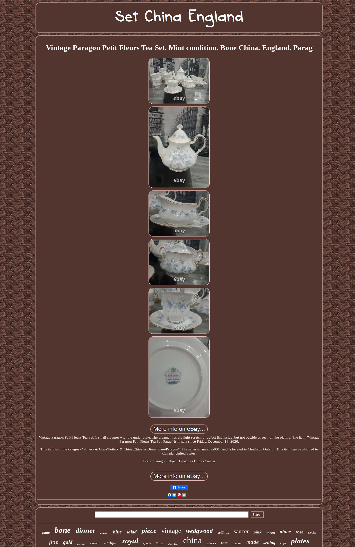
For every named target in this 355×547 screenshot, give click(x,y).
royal (130, 540)
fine (53, 542)
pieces (211, 543)
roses (270, 533)
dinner (85, 530)
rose (299, 531)
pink (258, 532)
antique (110, 542)
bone (63, 530)
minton (104, 533)
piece (149, 530)
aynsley (81, 543)
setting (269, 542)
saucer (241, 531)
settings (223, 532)
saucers (237, 543)
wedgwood (199, 530)
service (312, 532)
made (252, 542)
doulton (173, 544)
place (285, 531)
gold (67, 542)
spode (147, 543)
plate (46, 532)
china (192, 540)
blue (117, 531)
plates (300, 541)
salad (132, 531)
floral (159, 543)
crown (94, 543)
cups (283, 543)
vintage (171, 530)
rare (224, 542)
